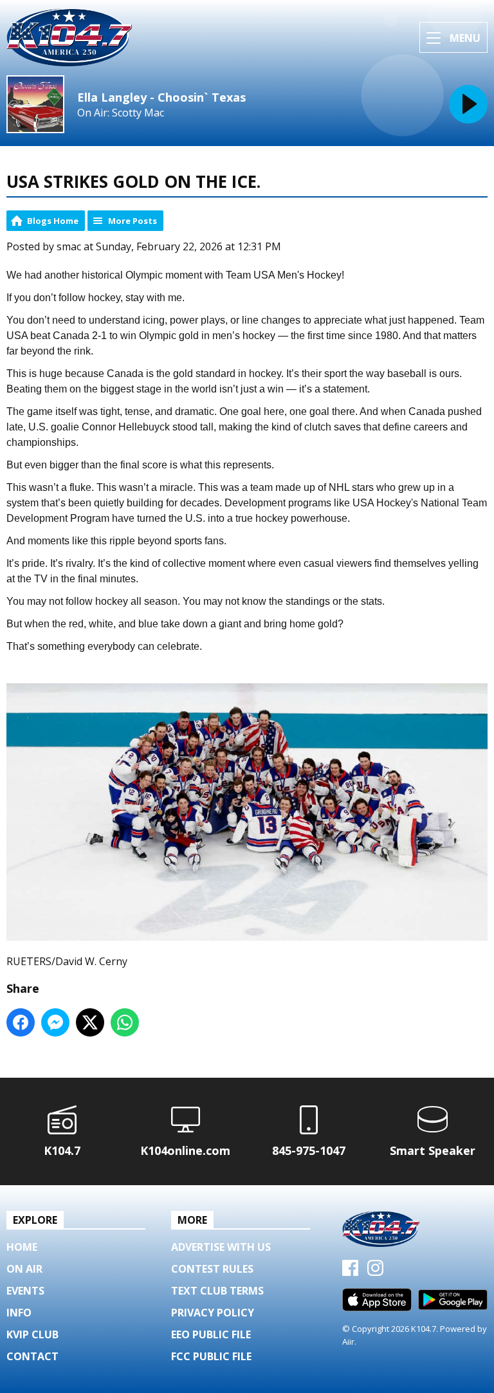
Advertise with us (221, 1247)
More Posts (132, 220)
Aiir (348, 1341)
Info (19, 1312)
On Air (24, 1269)
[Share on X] (90, 1022)
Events (25, 1291)
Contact (32, 1356)
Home (21, 1247)
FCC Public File (211, 1356)
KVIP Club (32, 1334)
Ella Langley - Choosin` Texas (161, 97)
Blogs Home (52, 220)
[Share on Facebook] (20, 1022)
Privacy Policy (212, 1312)
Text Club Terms (217, 1291)
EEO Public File (211, 1334)
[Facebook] (350, 1272)
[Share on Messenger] (55, 1022)
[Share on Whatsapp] (125, 1022)
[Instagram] (375, 1272)
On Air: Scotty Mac (120, 113)
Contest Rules (212, 1269)
